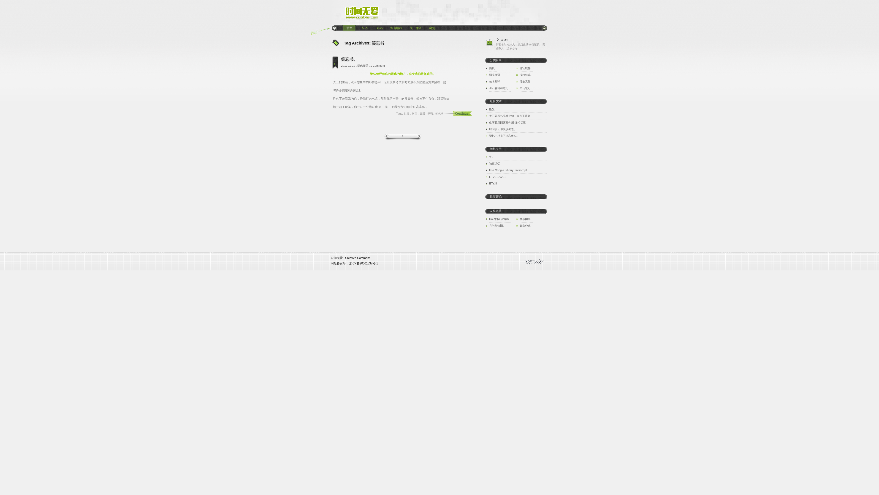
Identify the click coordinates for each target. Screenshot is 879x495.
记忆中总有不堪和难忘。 (504, 136)
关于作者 (416, 28)
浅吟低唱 (525, 75)
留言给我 (396, 28)
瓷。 (492, 157)
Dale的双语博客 (499, 219)
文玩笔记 (525, 88)
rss (334, 28)
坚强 (430, 113)
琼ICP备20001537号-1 (363, 263)
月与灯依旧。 (497, 225)
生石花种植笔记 (498, 88)
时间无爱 (337, 258)
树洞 (432, 28)
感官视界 (525, 68)
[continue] (457, 113)
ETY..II (493, 183)
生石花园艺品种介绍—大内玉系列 (509, 116)
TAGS (364, 28)
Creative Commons (358, 258)
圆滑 (422, 113)
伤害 (414, 113)
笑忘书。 (349, 59)
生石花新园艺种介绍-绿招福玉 (507, 122)
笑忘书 (439, 113)
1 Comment (377, 65)
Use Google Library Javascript (508, 170)
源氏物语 (362, 65)
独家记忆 (494, 163)
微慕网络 (525, 219)
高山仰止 (525, 225)
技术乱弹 (494, 81)
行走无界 (525, 81)
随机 (492, 68)
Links (379, 28)
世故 (407, 113)
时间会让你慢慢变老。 (503, 129)
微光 (492, 109)
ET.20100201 (497, 177)
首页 (350, 28)
